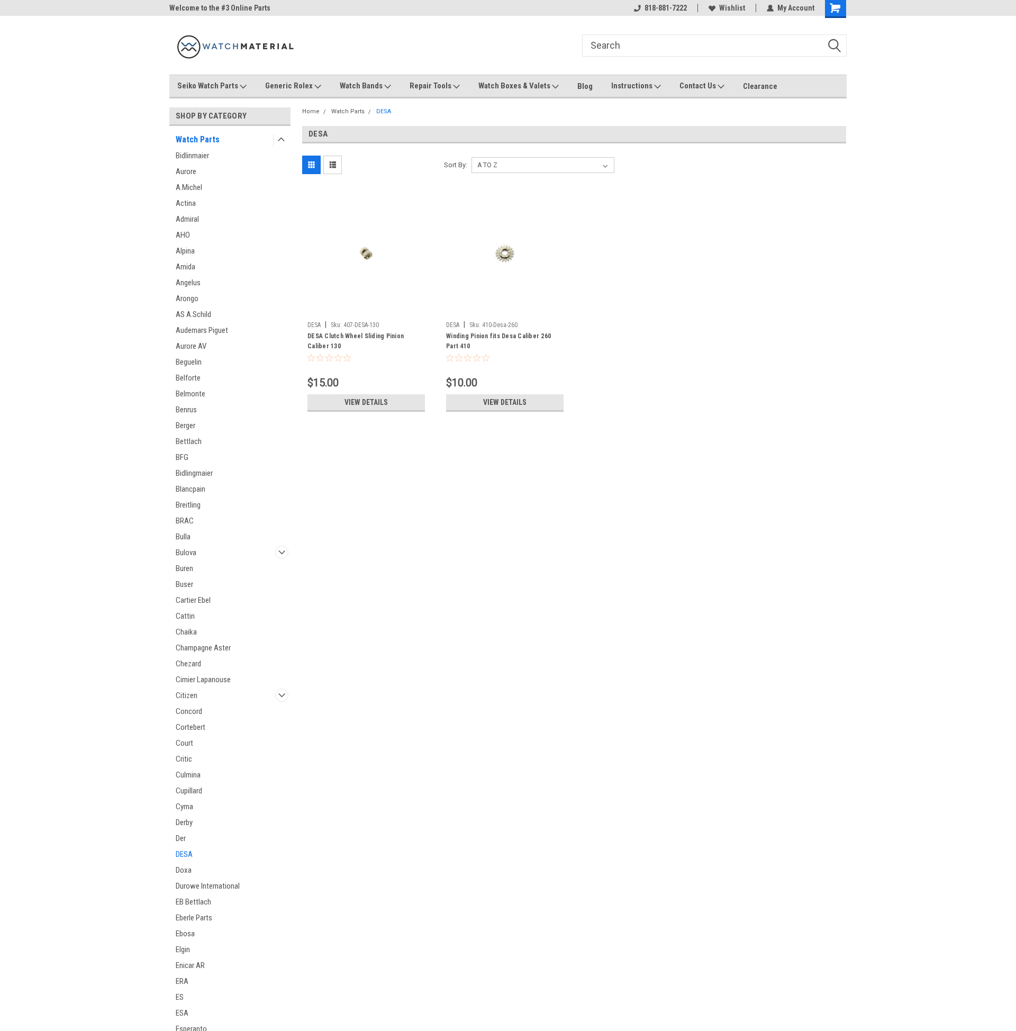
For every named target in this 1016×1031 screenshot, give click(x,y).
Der (181, 838)
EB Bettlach (193, 902)
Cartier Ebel (193, 600)
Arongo (187, 298)
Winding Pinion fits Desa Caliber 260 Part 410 (498, 341)
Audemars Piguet (202, 330)
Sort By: (455, 165)
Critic (184, 759)
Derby (184, 822)
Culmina (188, 775)
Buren (184, 568)
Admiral (187, 219)
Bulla (183, 536)
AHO (183, 235)
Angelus (188, 282)
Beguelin (189, 362)
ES (180, 997)
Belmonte (190, 394)
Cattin (185, 616)
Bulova (186, 552)
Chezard (188, 663)
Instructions (632, 86)
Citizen (186, 695)
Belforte (188, 378)
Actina (186, 203)
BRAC (185, 521)
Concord (189, 711)
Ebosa (185, 933)
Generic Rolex (289, 86)
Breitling (188, 505)
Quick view (366, 308)
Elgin (183, 949)
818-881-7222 (666, 8)
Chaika (186, 632)
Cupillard (189, 790)
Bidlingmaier (194, 473)
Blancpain (190, 489)
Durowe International (208, 886)
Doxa (184, 870)
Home (311, 111)
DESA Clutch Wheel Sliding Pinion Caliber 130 (355, 341)
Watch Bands (362, 86)
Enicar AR (190, 965)
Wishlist (732, 8)
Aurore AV (191, 346)
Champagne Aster (203, 648)
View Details (366, 402)
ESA (182, 1013)
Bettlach (189, 441)
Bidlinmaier (192, 155)
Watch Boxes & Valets (515, 86)
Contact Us (698, 86)
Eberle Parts (194, 918)
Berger (185, 425)
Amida (185, 267)
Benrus (186, 409)
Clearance (760, 86)
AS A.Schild (193, 314)
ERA (182, 981)
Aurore (186, 171)
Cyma (184, 806)
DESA (184, 854)
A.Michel (189, 187)
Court (184, 743)
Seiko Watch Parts (208, 86)
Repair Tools (431, 86)
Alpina (185, 251)
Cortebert (190, 727)
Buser (184, 584)
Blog (585, 86)
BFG (182, 457)
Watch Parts (198, 139)
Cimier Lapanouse (203, 679)
